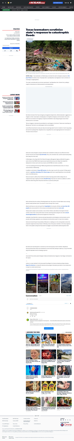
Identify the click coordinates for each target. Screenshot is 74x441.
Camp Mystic (48, 206)
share (67, 316)
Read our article (35, 431)
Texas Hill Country (42, 170)
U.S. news (17, 39)
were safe (61, 208)
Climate (18, 40)
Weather (18, 7)
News (3, 7)
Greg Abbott (12, 39)
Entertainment (63, 7)
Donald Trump (7, 39)
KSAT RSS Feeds (15, 418)
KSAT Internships (5, 420)
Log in (67, 295)
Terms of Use (15, 423)
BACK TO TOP (37, 415)
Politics (16, 29)
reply (30, 316)
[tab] (29, 303)
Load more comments (49, 328)
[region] (49, 312)
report (70, 316)
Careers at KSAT (15, 420)
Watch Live (11, 7)
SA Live (54, 7)
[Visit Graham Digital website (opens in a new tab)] (11, 437)
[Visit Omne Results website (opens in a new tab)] (66, 424)
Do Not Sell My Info (37, 423)
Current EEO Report (5, 423)
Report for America (30, 265)
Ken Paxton (17, 38)
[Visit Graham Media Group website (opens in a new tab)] (5, 437)
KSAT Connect (46, 7)
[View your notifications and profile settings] (70, 303)
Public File (35, 420)
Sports (38, 7)
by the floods (43, 154)
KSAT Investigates (28, 7)
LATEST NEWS (15, 94)
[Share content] (5, 51)
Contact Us (36, 418)
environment (9, 38)
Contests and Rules (26, 418)
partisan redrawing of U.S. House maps (40, 172)
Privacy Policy (25, 423)
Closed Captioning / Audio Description (26, 421)
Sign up (70, 295)
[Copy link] (11, 51)
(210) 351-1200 (19, 428)
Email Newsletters (5, 418)
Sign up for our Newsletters (15, 43)
